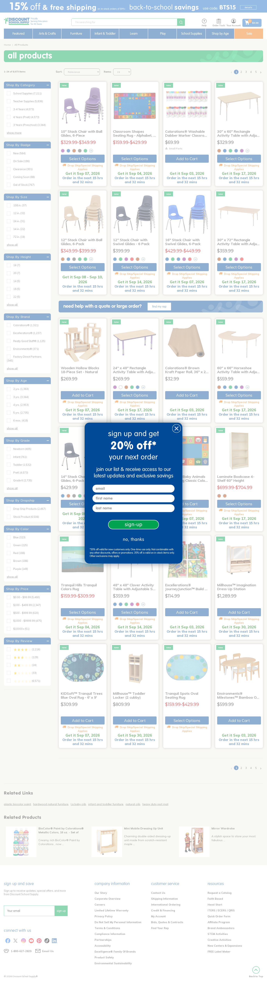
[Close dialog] (176, 428)
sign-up (133, 524)
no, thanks (133, 539)
